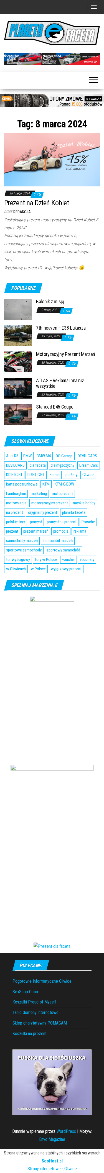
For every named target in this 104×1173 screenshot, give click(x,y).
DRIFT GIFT (36, 474)
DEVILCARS (15, 465)
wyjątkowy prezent (66, 568)
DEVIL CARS (87, 455)
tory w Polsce (46, 559)
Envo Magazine (52, 1139)
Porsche (88, 521)
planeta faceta (73, 512)
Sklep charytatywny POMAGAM (39, 1023)
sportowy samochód (63, 550)
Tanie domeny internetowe (35, 1012)
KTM (46, 484)
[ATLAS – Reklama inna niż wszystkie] (18, 388)
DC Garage (64, 455)
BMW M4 (44, 455)
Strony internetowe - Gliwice (52, 1168)
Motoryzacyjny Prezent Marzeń (65, 354)
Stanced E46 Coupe (54, 407)
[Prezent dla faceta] (52, 946)
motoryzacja (16, 502)
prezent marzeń (35, 531)
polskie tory (15, 521)
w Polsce (38, 568)
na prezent (14, 512)
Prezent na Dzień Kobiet (36, 203)
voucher (68, 559)
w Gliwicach (16, 568)
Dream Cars (88, 465)
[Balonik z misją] (18, 309)
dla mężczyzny (62, 465)
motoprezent (62, 493)
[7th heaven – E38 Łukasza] (18, 335)
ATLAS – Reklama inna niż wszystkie (60, 383)
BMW (27, 455)
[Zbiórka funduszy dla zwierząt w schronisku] (52, 1082)
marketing (39, 493)
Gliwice (88, 474)
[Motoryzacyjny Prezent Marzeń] (18, 361)
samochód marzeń (58, 540)
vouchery (87, 559)
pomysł (36, 521)
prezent (12, 531)
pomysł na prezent (62, 521)
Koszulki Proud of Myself (34, 1002)
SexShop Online (25, 991)
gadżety (71, 474)
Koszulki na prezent (29, 1033)
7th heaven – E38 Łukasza (60, 328)
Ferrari (55, 474)
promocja (61, 531)
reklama (79, 531)
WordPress (66, 1131)
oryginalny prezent (42, 512)
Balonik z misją (50, 301)
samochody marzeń (22, 540)
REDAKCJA (22, 212)
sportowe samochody (24, 550)
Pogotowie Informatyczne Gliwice (42, 981)
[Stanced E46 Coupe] (18, 414)
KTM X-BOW (64, 484)
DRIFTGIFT (14, 474)
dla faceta (38, 465)
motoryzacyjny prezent (49, 502)
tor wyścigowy (18, 559)
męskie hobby (84, 502)
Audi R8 (12, 455)
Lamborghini (16, 493)
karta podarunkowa (21, 484)
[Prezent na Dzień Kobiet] (52, 159)
